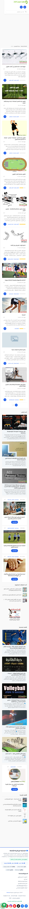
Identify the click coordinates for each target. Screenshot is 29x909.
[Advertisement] (14, 29)
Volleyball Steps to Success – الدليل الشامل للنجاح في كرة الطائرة (16, 700)
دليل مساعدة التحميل (22, 883)
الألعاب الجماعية (16, 116)
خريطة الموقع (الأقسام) (22, 885)
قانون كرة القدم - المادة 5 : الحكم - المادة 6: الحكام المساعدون (14, 138)
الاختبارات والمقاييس (9, 259)
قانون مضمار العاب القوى (18, 174)
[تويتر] (18, 906)
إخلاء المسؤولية (6, 895)
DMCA (10, 898)
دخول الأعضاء (24, 7)
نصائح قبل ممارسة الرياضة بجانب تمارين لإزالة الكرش (15, 385)
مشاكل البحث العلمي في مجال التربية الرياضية (14, 785)
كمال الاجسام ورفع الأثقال (8, 224)
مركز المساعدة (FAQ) (22, 881)
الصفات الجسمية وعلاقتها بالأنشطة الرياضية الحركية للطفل (14, 546)
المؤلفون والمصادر (16, 898)
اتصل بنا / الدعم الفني (22, 877)
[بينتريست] (6, 906)
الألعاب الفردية (16, 80)
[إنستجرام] (10, 906)
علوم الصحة (17, 399)
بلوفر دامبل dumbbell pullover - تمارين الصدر (15, 210)
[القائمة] (21, 7)
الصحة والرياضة (11, 399)
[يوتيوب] (14, 906)
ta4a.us (8, 892)
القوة (12, 252)
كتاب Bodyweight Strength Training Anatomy (16, 432)
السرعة (23, 315)
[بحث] (26, 11)
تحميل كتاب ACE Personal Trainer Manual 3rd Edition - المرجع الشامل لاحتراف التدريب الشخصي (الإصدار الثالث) (14, 486)
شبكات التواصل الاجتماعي (21, 888)
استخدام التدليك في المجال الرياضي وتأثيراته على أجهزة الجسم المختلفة (14, 574)
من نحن (25, 879)
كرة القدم (11, 116)
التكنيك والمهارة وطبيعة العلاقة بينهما (15, 280)
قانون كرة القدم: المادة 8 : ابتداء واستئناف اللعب (14, 102)
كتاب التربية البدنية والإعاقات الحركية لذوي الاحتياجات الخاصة (15, 459)
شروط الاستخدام (14, 895)
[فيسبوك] (26, 906)
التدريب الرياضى (10, 363)
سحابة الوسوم (17, 46)
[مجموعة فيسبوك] (22, 906)
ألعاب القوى (11, 80)
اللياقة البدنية (17, 328)
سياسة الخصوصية (22, 895)
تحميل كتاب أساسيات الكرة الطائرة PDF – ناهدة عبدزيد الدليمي (15, 727)
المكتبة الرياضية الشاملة (18, 851)
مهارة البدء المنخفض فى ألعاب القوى (16, 66)
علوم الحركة (11, 294)
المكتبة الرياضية (24, 46)
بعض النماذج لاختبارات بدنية (18, 350)
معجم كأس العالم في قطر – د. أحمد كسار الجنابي (15, 754)
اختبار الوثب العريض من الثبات (17, 245)
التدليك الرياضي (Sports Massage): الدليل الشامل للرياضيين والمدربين (14, 517)
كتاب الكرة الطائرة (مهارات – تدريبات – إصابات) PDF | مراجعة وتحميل (16, 674)
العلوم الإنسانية (16, 259)
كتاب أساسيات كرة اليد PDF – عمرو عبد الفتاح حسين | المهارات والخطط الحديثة (14, 647)
